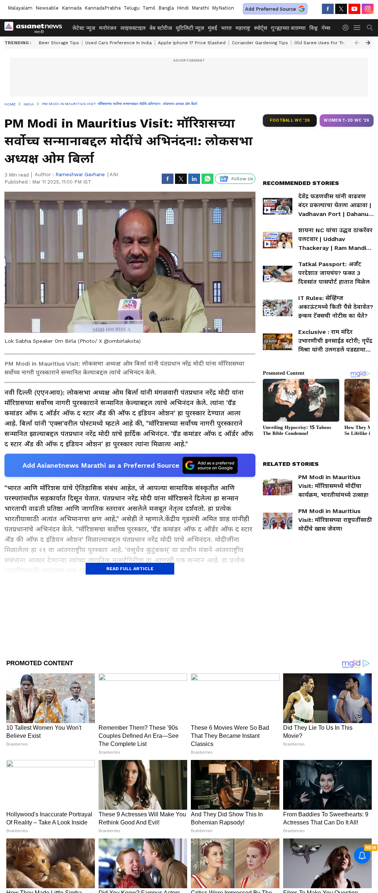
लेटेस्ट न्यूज (83, 28)
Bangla (166, 8)
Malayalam (20, 8)
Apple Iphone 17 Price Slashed (192, 42)
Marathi (200, 8)
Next (368, 43)
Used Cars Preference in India (118, 42)
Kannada (72, 8)
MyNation (223, 8)
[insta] (368, 9)
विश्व (313, 28)
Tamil (148, 8)
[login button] (347, 27)
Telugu (132, 8)
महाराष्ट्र (243, 28)
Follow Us (242, 178)
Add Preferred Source (270, 9)
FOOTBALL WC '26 (290, 120)
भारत (226, 28)
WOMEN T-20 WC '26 (347, 120)
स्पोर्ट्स (260, 28)
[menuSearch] (370, 28)
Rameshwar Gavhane (80, 174)
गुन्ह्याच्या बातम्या (288, 28)
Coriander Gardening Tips (260, 42)
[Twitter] (341, 9)
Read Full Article (130, 568)
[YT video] (354, 9)
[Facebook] (328, 9)
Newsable (47, 8)
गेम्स (326, 28)
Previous (356, 43)
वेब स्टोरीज (161, 28)
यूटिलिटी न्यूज (190, 28)
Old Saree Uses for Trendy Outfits (332, 42)
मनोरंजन (108, 28)
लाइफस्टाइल (133, 28)
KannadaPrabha (103, 8)
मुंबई (212, 28)
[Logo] (35, 27)
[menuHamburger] (357, 27)
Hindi (183, 8)
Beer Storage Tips (59, 42)
